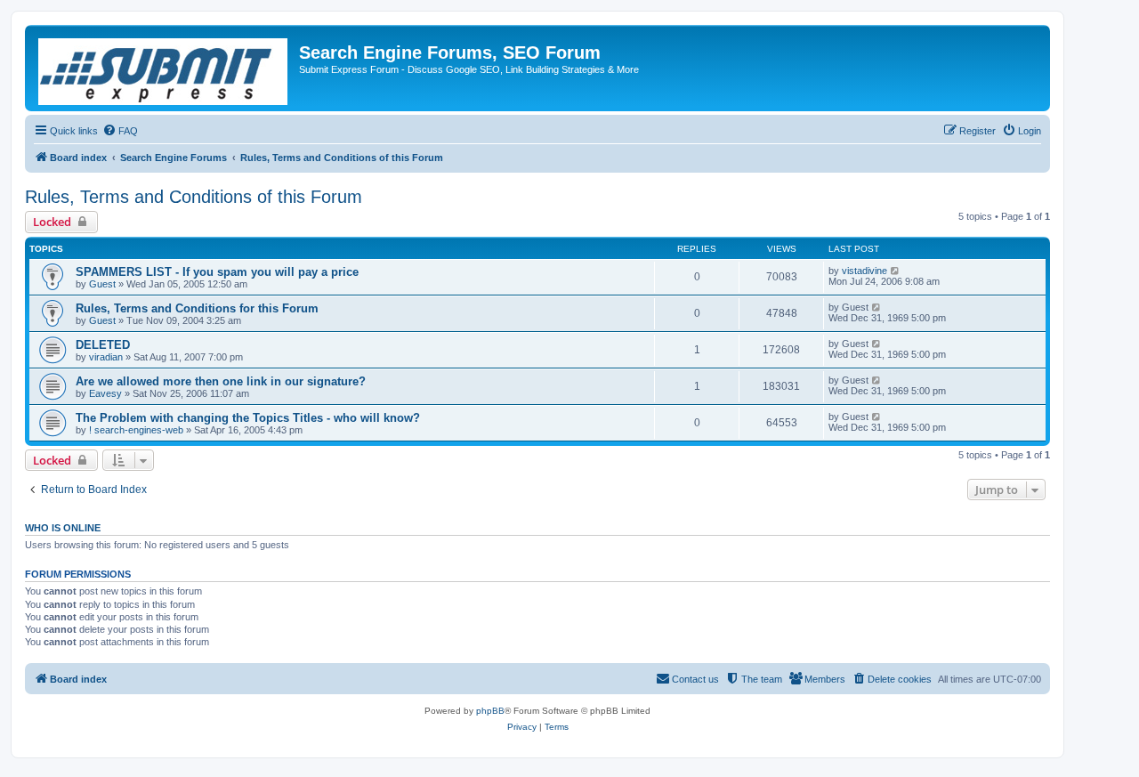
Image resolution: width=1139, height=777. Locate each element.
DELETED (103, 345)
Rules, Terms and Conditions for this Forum (197, 308)
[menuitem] (120, 131)
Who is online (63, 527)
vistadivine (864, 270)
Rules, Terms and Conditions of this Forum (193, 196)
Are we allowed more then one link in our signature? (221, 381)
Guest (102, 284)
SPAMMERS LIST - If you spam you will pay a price (217, 272)
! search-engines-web (136, 430)
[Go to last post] (895, 270)
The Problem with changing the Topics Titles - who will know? (248, 418)
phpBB (490, 711)
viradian (106, 357)
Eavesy (105, 393)
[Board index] (164, 68)
